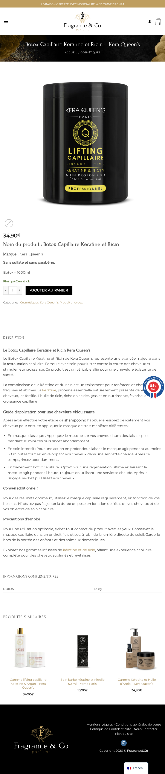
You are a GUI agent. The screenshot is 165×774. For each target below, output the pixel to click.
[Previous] (3, 664)
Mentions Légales (100, 724)
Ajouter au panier (49, 290)
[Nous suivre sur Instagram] (124, 743)
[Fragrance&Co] (82, 21)
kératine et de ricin (79, 550)
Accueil (71, 52)
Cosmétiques (90, 52)
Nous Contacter (145, 729)
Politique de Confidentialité (110, 729)
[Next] (161, 664)
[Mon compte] (150, 21)
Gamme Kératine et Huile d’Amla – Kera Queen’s (137, 682)
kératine (49, 390)
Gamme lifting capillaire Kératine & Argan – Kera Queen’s (28, 684)
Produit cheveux (71, 302)
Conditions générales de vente (138, 724)
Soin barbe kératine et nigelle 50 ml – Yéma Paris (82, 682)
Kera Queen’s (49, 302)
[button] (5, 21)
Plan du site (124, 733)
